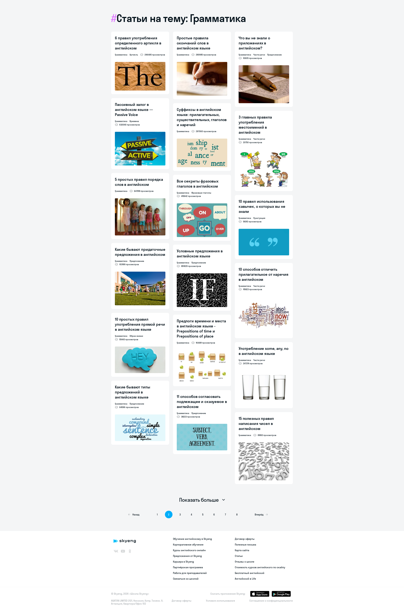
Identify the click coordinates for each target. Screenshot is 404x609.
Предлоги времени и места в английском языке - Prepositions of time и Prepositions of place (201, 328)
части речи (259, 54)
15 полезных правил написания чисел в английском (256, 423)
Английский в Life (245, 578)
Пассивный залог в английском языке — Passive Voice (134, 109)
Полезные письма (245, 544)
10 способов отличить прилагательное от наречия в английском (263, 274)
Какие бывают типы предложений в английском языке (132, 392)
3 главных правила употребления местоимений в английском (255, 125)
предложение (137, 261)
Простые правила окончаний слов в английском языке (193, 43)
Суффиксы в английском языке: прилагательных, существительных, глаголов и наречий (202, 117)
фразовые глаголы (201, 192)
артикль (134, 54)
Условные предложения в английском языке (200, 253)
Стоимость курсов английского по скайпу (260, 567)
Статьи (239, 555)
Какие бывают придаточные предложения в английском (140, 252)
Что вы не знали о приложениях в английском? (254, 43)
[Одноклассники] (129, 551)
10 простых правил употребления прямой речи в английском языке (140, 324)
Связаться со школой (186, 578)
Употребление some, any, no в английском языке (263, 351)
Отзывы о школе (244, 561)
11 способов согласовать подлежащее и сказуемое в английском (202, 401)
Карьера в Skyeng (183, 561)
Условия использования (220, 600)
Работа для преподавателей (190, 573)
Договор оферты (245, 538)
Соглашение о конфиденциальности (271, 600)
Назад (136, 514)
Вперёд (259, 514)
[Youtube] (122, 551)
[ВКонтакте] (116, 551)
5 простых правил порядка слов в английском (139, 182)
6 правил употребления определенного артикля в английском (138, 43)
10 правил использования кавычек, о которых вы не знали (262, 206)
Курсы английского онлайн (189, 550)
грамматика (121, 54)
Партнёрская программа (188, 567)
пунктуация (259, 218)
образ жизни (136, 336)
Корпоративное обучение (188, 544)
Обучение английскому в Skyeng (192, 538)
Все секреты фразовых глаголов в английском (197, 184)
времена (134, 121)
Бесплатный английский (249, 573)
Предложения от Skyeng (187, 555)
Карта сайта (242, 550)
